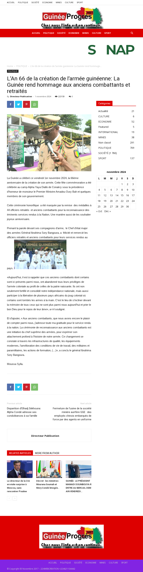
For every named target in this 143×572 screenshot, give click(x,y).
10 (133, 189)
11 (99, 195)
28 (116, 206)
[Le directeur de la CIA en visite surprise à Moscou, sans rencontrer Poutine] (20, 469)
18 (99, 201)
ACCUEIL (11, 2)
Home (10, 66)
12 (105, 195)
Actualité (103, 111)
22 (122, 201)
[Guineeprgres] (71, 17)
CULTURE (69, 2)
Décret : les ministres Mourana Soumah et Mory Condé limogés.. (47, 484)
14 (116, 195)
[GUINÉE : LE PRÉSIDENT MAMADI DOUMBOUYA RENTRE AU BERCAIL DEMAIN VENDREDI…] (78, 469)
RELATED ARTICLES (20, 453)
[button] (132, 33)
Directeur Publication (21, 96)
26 (105, 206)
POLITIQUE (23, 2)
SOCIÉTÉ (35, 2)
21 (116, 201)
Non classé (104, 142)
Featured (103, 126)
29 (122, 206)
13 (111, 195)
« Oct (99, 211)
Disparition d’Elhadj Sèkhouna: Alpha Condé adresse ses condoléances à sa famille (24, 412)
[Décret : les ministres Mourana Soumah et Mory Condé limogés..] (49, 469)
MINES (59, 2)
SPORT (80, 2)
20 (111, 201)
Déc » (107, 211)
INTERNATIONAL (108, 132)
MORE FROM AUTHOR (47, 453)
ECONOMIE (47, 2)
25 (99, 206)
